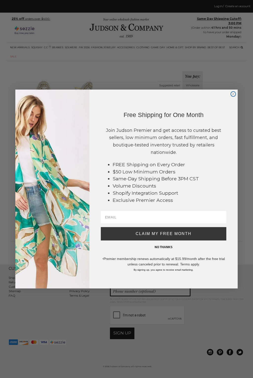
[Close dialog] (233, 94)
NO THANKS (163, 247)
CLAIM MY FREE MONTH (163, 234)
